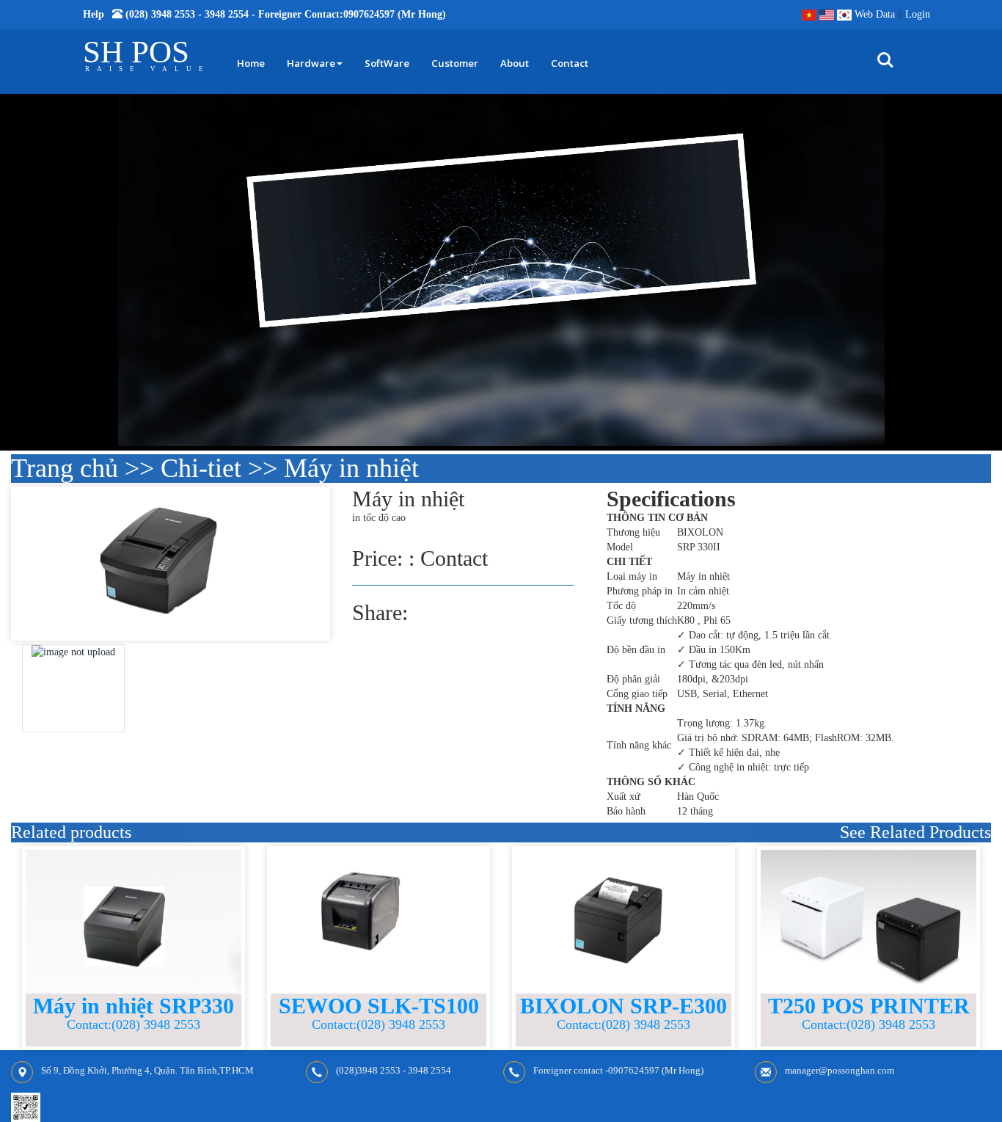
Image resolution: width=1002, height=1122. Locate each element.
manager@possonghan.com (839, 1071)
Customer (454, 63)
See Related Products (915, 832)
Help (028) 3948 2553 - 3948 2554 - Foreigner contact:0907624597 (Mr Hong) (264, 14)
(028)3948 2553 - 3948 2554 (393, 1071)
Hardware (311, 63)
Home (251, 63)
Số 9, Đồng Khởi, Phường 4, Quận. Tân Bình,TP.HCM (147, 1071)
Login (917, 14)
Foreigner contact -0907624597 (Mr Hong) (618, 1071)
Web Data (875, 14)
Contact (569, 63)
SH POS (136, 51)
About (514, 63)
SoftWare (387, 63)
